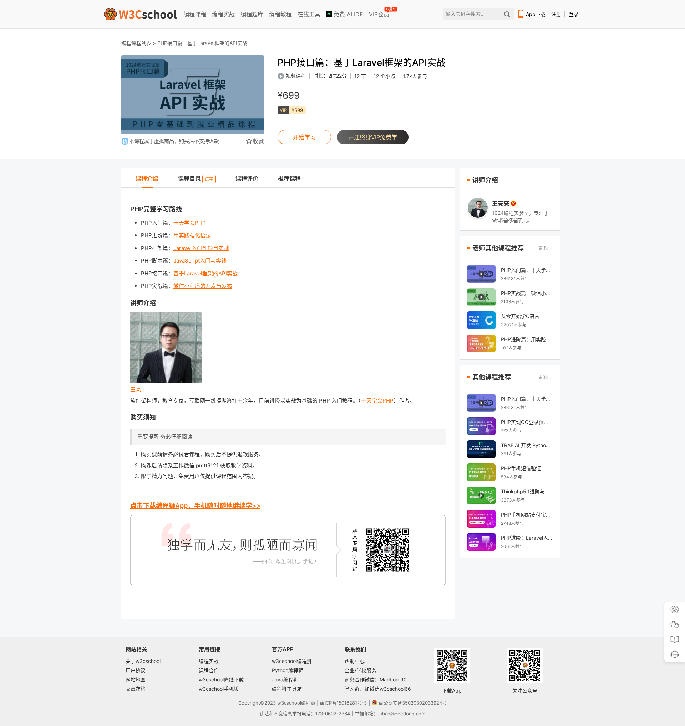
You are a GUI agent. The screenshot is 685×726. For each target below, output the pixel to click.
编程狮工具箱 (287, 689)
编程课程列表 (136, 43)
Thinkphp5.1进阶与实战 (527, 491)
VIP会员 (379, 13)
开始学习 (304, 137)
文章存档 (136, 689)
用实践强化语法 (192, 235)
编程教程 (280, 14)
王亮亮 (500, 203)
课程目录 (195, 178)
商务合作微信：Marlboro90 (376, 679)
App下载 (536, 14)
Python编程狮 (287, 670)
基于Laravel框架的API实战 (205, 273)
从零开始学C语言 (520, 316)
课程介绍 (147, 178)
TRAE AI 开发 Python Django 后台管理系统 (527, 445)
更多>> (545, 248)
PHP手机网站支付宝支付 (527, 515)
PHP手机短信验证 (521, 468)
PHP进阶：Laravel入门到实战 (527, 538)
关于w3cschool (143, 661)
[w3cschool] (140, 14)
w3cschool (289, 703)
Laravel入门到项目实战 (201, 248)
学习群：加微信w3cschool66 (378, 689)
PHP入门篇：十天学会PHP (527, 270)
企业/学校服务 (360, 670)
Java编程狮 (285, 679)
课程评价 (246, 178)
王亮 (135, 389)
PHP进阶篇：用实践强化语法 (527, 339)
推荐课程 (289, 178)
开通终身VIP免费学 (372, 137)
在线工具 (309, 14)
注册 (556, 14)
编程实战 (223, 14)
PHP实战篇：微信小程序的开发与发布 (527, 293)
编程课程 (194, 14)
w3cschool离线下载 (221, 679)
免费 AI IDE (347, 14)
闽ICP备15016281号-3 (343, 703)
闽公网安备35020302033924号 (413, 703)
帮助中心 (355, 661)
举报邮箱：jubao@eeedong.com (390, 713)
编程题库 (251, 14)
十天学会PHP (189, 222)
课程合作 (209, 670)
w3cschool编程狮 (292, 661)
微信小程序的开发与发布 (202, 285)
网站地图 (136, 679)
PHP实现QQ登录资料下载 (527, 422)
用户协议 (136, 670)
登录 (574, 14)
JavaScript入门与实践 (200, 260)
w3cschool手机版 (219, 689)
